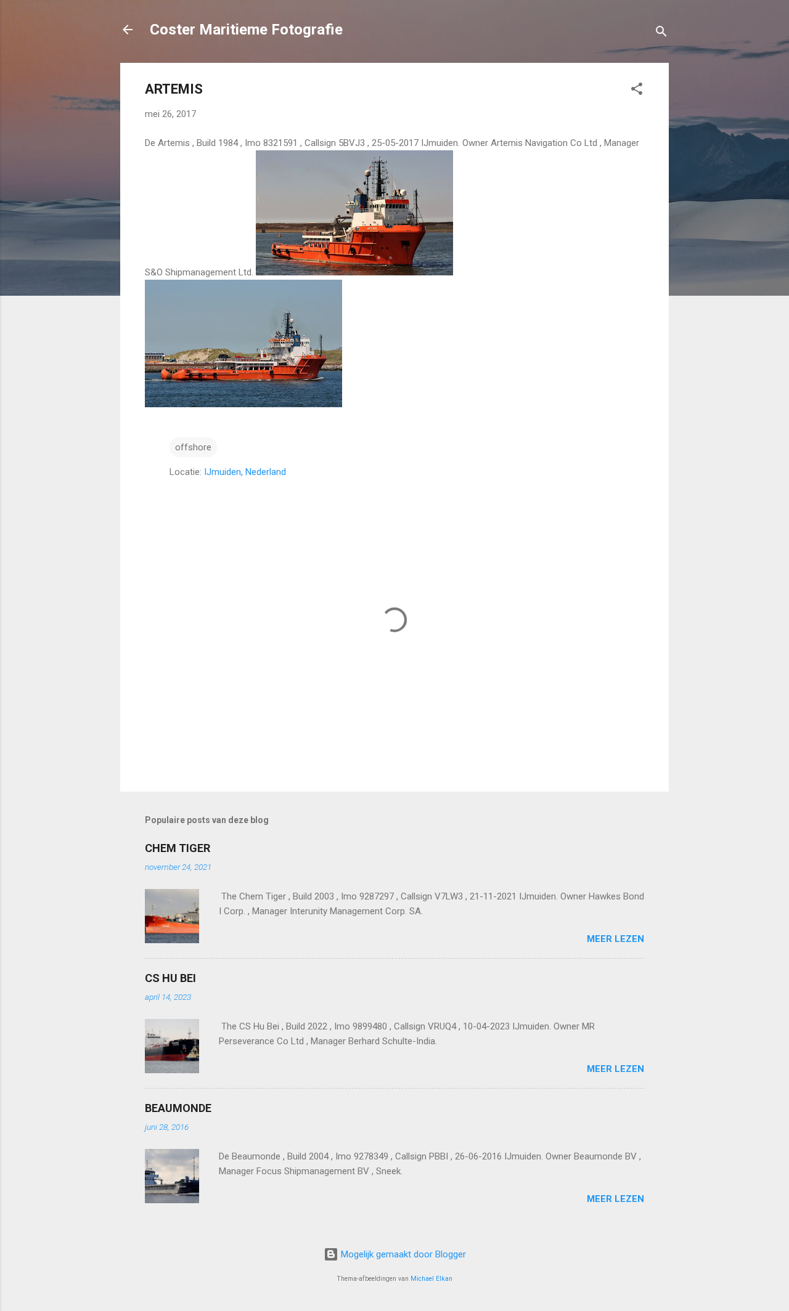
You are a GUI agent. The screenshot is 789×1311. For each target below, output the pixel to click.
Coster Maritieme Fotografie (246, 29)
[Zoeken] (661, 33)
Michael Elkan (431, 1279)
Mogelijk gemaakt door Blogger (402, 1254)
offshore (193, 447)
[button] (636, 90)
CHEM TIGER (177, 848)
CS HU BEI (170, 978)
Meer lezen (615, 938)
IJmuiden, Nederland (245, 471)
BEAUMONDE (178, 1108)
